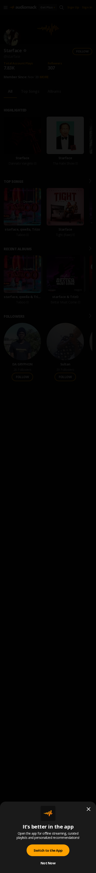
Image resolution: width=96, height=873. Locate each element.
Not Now (48, 863)
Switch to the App (48, 850)
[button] (48, 436)
